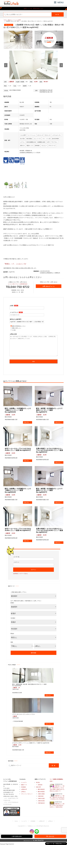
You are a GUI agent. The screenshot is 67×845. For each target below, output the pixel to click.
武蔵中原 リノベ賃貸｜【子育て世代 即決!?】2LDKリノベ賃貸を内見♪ (57, 805)
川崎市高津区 (41, 800)
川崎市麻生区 (41, 803)
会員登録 (15, 573)
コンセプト (24, 782)
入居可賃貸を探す (17, 836)
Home (16, 821)
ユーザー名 (16, 556)
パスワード (16, 562)
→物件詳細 (27, 422)
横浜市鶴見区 (41, 789)
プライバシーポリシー (27, 794)
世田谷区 (40, 784)
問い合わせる (50, 836)
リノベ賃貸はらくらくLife (31, 826)
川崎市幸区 (41, 796)
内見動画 (23, 787)
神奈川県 (38, 787)
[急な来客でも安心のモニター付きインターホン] (33, 78)
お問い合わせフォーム (49, 286)
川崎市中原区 (41, 798)
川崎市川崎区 (41, 794)
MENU (60, 2)
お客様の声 (24, 789)
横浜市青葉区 (41, 791)
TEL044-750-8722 (17, 286)
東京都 (38, 782)
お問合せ (23, 791)
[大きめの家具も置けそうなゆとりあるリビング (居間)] (18, 40)
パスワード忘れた (23, 573)
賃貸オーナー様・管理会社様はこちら (33, 8)
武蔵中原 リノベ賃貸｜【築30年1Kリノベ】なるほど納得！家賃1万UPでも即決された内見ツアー (57, 788)
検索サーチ (24, 784)
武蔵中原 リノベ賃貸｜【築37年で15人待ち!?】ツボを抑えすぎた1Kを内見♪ (57, 797)
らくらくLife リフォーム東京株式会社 (17, 284)
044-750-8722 (39, 840)
